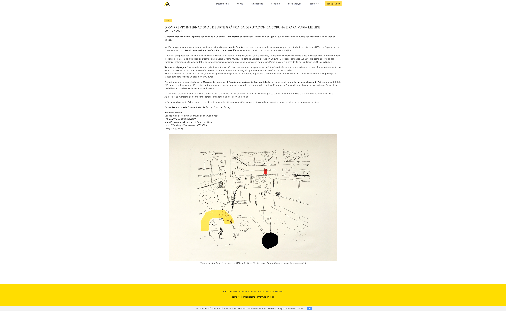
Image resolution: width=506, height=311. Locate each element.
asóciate (275, 3)
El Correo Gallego (222, 107)
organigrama (249, 296)
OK (310, 309)
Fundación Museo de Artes (309, 82)
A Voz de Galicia (204, 107)
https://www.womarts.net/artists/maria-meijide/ (188, 122)
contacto (314, 3)
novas (240, 3)
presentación (222, 3)
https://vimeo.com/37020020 (192, 125)
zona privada (333, 3)
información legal (265, 296)
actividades (257, 3)
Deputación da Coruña (231, 47)
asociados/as (294, 3)
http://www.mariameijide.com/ (181, 119)
